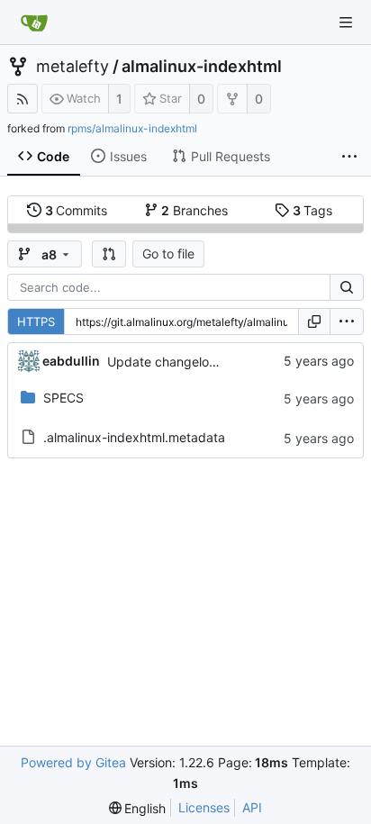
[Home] (34, 22)
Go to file (168, 253)
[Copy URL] (314, 321)
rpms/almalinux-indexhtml (132, 128)
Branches (194, 210)
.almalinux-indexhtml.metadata (134, 437)
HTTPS (36, 321)
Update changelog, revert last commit (218, 361)
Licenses (204, 807)
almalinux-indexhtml (202, 67)
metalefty (72, 67)
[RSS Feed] (22, 98)
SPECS (63, 397)
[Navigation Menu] (346, 22)
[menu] (347, 321)
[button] (109, 253)
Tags (313, 210)
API (252, 807)
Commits (76, 210)
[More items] (349, 157)
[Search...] (347, 287)
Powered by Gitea (73, 762)
